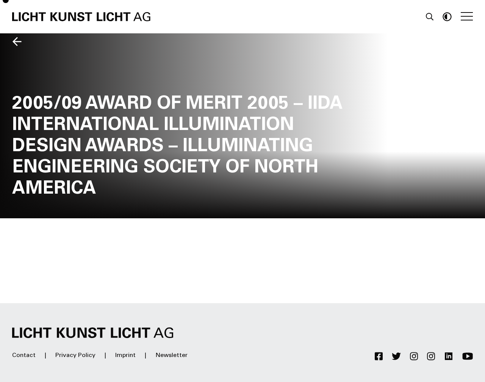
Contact (24, 355)
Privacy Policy (75, 355)
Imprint (125, 355)
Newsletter (171, 355)
